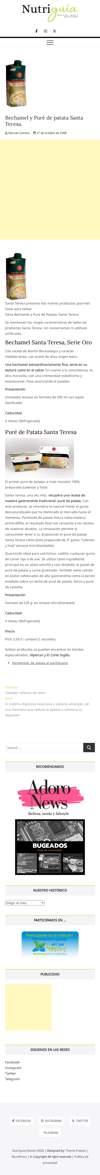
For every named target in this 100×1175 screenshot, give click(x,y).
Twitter (10, 1073)
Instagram (13, 1068)
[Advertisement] (50, 190)
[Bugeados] (50, 821)
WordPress (19, 1157)
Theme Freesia (76, 1150)
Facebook (12, 1062)
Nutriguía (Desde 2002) (28, 1150)
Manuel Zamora (19, 133)
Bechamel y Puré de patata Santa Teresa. (44, 120)
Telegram (12, 1079)
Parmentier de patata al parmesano (40, 663)
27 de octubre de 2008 (51, 133)
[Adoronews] (50, 779)
